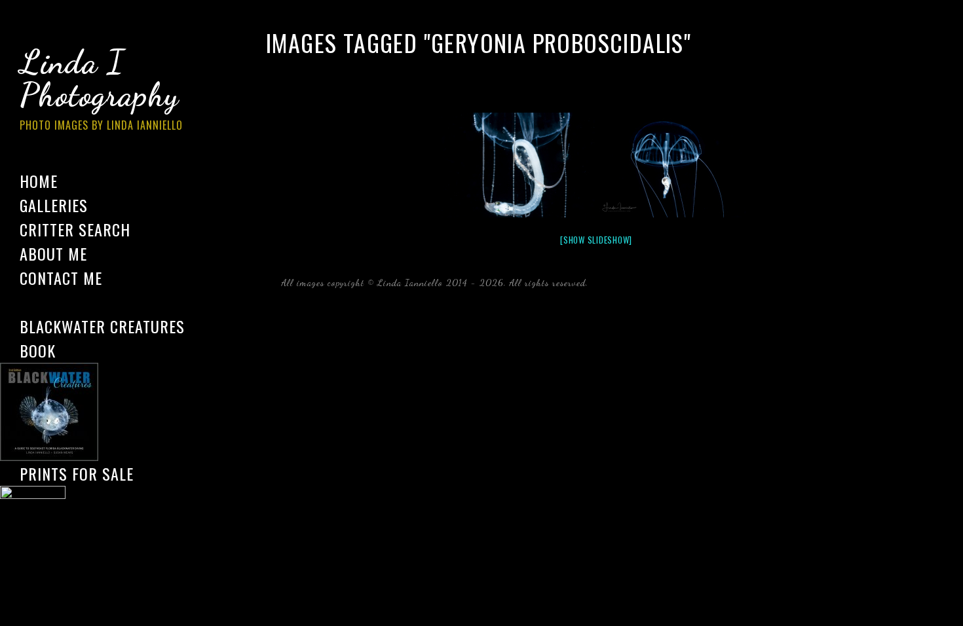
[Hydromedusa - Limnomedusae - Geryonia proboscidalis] (516, 165)
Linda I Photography (101, 88)
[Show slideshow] (596, 239)
